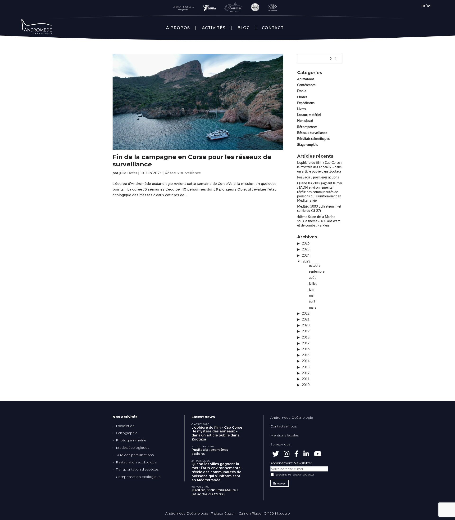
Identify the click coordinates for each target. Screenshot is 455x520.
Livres (301, 109)
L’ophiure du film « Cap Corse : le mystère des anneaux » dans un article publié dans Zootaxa (319, 167)
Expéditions (305, 103)
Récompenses (307, 127)
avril (312, 301)
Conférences (306, 85)
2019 (305, 331)
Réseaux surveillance (183, 173)
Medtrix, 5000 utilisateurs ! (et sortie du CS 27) (214, 492)
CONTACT (273, 28)
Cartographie (126, 433)
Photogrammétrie (131, 440)
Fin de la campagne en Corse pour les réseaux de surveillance (192, 160)
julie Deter (128, 173)
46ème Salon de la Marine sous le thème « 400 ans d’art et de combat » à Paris (318, 221)
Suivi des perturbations (135, 455)
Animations (305, 79)
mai (311, 295)
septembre (316, 271)
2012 (305, 373)
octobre (314, 265)
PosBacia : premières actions (318, 177)
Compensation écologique (138, 477)
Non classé (305, 121)
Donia (301, 91)
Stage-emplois (307, 145)
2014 (305, 361)
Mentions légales (284, 435)
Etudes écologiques (132, 447)
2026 (305, 243)
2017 (305, 343)
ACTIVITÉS (214, 28)
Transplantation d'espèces (137, 469)
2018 (305, 337)
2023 (306, 261)
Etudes (302, 97)
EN (429, 5)
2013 (305, 367)
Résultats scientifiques (313, 139)
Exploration (125, 426)
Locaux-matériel (309, 115)
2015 (305, 355)
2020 (305, 325)
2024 (305, 255)
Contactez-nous (283, 426)
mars (312, 307)
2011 (305, 379)
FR (423, 5)
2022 (305, 313)
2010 (305, 385)
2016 (305, 349)
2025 (305, 249)
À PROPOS (178, 28)
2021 (305, 319)
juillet (313, 283)
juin (311, 289)
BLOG (243, 28)
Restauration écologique (136, 462)
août (312, 278)
